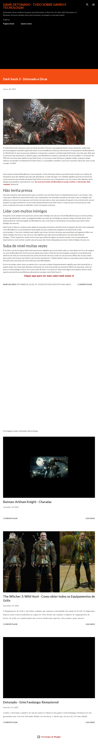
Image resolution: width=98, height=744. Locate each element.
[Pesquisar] (87, 4)
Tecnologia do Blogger (50, 737)
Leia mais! (90, 518)
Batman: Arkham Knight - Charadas (27, 502)
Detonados (22, 284)
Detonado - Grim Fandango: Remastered (31, 702)
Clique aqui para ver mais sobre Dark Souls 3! (49, 276)
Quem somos (26, 24)
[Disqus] (49, 323)
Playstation (44, 284)
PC (36, 284)
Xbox (68, 284)
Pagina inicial (8, 24)
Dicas (31, 284)
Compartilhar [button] (84, 284)
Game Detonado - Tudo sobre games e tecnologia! (34, 6)
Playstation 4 (58, 284)
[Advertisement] (49, 46)
